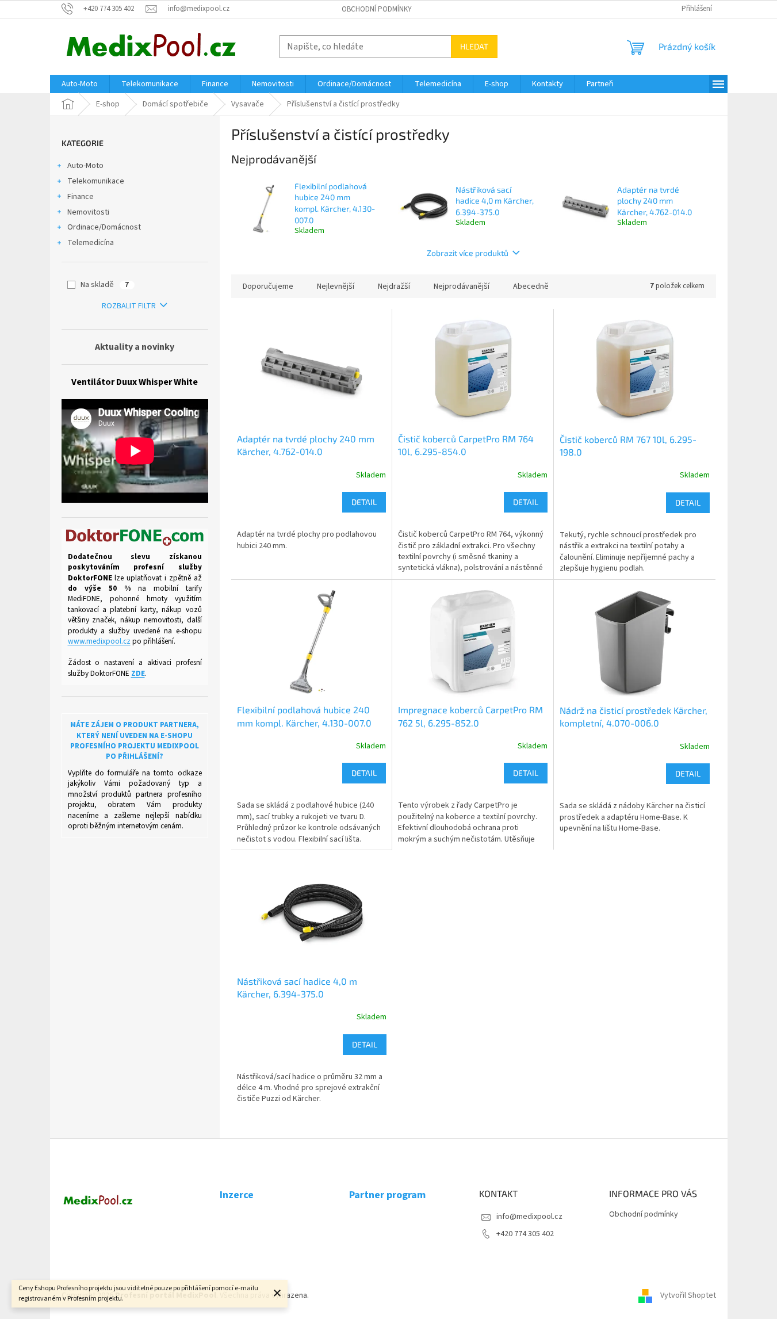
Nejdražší (394, 286)
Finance (80, 196)
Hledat (474, 46)
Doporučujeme (268, 286)
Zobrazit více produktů (467, 253)
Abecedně (531, 286)
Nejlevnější (335, 286)
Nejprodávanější (461, 286)
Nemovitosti (88, 212)
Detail (364, 502)
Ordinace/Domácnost (104, 227)
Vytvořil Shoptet (688, 1295)
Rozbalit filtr (129, 306)
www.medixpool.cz (99, 641)
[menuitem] (79, 84)
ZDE (138, 673)
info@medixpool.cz (529, 1216)
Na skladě (105, 284)
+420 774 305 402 (525, 1234)
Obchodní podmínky (377, 9)
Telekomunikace (95, 181)
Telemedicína (90, 242)
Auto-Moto (85, 165)
